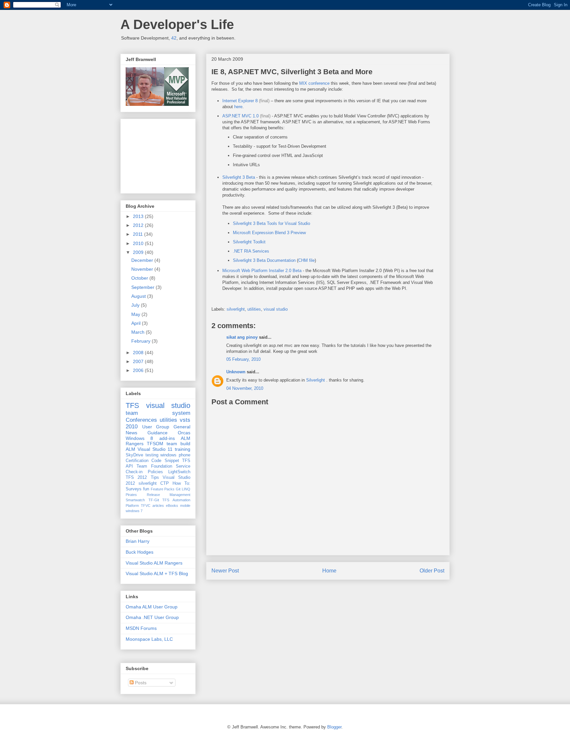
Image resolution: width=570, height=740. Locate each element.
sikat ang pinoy (242, 337)
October (140, 278)
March (138, 332)
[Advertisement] (159, 154)
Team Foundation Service (163, 466)
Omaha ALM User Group (151, 606)
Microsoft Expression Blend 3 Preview (269, 232)
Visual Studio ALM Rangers (154, 563)
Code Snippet (165, 460)
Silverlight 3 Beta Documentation (264, 260)
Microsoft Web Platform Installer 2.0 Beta (261, 270)
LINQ (186, 489)
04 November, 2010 (244, 388)
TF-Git (153, 500)
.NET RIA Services (251, 251)
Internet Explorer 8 (240, 100)
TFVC (145, 506)
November (142, 269)
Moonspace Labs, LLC (149, 639)
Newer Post (225, 570)
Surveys (134, 489)
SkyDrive (134, 455)
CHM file (306, 260)
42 (173, 38)
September (143, 287)
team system (158, 413)
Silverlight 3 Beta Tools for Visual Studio (271, 223)
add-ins (167, 438)
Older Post (432, 570)
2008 (139, 352)
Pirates (131, 495)
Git (178, 489)
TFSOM (155, 443)
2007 (139, 361)
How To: (181, 483)
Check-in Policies (144, 472)
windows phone (175, 455)
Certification (137, 460)
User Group (156, 426)
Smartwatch (135, 500)
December (142, 260)
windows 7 (134, 511)
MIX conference (314, 83)
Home (329, 570)
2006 (139, 370)
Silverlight (316, 380)
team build (178, 443)
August (139, 296)
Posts (140, 682)
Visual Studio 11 (155, 449)
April (136, 323)
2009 (139, 252)
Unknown (235, 371)
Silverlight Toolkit (249, 241)
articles (158, 506)
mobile (185, 506)
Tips (155, 477)
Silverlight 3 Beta (238, 177)
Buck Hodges (139, 552)
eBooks (172, 506)
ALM (130, 449)
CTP (164, 483)
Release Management (169, 495)
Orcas (184, 432)
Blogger (334, 727)
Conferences (141, 420)
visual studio (276, 309)
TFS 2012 (136, 477)
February (141, 341)
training (182, 449)
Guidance (157, 432)
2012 (139, 225)
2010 (139, 243)
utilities (254, 309)
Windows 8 (139, 438)
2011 (138, 234)
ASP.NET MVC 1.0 (240, 115)
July (136, 305)
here (238, 106)
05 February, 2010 (243, 359)
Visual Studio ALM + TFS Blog (157, 573)
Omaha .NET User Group (152, 617)
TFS (132, 405)
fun (146, 489)
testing (151, 455)
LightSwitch (179, 472)
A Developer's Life (177, 24)
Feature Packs (163, 489)
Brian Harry (137, 541)
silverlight (236, 309)
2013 (139, 216)
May (136, 314)
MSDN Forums (141, 628)
